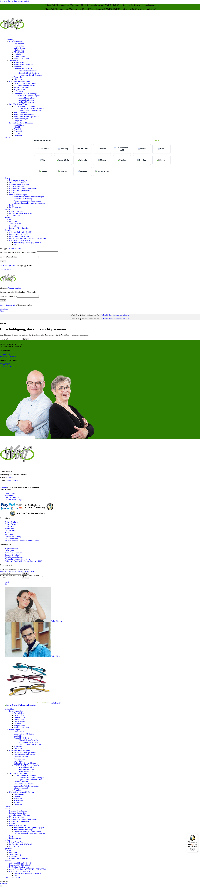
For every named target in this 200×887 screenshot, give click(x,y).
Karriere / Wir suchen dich (18, 228)
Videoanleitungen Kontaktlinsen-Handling (29, 203)
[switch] (192, 849)
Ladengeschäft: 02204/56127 (20, 234)
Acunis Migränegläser (27, 98)
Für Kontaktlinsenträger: (18, 195)
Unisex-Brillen (19, 48)
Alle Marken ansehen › (163, 141)
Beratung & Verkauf (12, 555)
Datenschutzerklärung (13, 537)
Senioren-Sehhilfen (21, 112)
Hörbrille (17, 127)
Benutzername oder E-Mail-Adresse (18, 253)
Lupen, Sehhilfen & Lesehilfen (25, 106)
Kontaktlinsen (19, 125)
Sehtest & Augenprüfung (18, 182)
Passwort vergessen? (7, 265)
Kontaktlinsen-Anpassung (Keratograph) (29, 197)
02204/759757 (5, 354)
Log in (3, 261)
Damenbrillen (19, 44)
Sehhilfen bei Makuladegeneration (26, 117)
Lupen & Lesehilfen (12, 498)
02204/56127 (5, 364)
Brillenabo (13, 193)
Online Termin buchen (27, 238)
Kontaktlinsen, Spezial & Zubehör (21, 123)
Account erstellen (14, 248)
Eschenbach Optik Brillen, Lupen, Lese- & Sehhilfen (24, 561)
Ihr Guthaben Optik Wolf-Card (20, 213)
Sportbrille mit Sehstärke (23, 69)
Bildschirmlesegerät (21, 119)
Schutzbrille (18, 131)
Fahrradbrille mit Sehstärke (28, 71)
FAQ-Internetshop (11, 539)
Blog (15, 245)
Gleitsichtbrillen (19, 52)
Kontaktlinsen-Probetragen (23, 199)
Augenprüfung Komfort (13, 553)
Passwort (8, 257)
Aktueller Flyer (14, 215)
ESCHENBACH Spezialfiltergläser (27, 96)
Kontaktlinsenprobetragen (14, 557)
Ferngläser (18, 121)
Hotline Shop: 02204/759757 (20, 240)
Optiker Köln (9, 526)
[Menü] (196, 835)
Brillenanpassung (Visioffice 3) (20, 190)
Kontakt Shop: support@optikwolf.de (27, 242)
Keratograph (9, 551)
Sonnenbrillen (19, 62)
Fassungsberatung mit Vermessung (17, 559)
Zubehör (17, 133)
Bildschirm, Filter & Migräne (19, 81)
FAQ (11, 205)
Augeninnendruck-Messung (19, 184)
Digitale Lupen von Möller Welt (30, 110)
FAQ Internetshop (15, 207)
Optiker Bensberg (11, 522)
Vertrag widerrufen (6, 565)
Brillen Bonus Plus (16, 211)
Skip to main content (21, 1)
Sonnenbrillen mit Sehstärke (24, 65)
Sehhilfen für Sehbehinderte (24, 114)
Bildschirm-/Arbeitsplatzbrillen (25, 83)
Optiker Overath (11, 524)
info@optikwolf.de (7, 366)
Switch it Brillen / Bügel (13, 500)
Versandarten (9, 528)
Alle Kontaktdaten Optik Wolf (20, 232)
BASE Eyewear (43, 149)
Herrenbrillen (19, 46)
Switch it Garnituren (21, 58)
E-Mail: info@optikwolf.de (19, 236)
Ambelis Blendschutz (26, 102)
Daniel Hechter (82, 149)
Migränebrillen (19, 90)
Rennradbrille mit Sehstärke (29, 73)
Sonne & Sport (14, 60)
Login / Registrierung (12, 877)
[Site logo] (12, 36)
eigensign (102, 149)
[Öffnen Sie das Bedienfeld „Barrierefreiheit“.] (1, 886)
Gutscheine (18, 135)
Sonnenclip (18, 77)
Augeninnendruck (11, 549)
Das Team (13, 222)
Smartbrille (18, 129)
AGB (7, 532)
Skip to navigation (7, 1)
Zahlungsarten (10, 530)
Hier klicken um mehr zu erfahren (115, 315)
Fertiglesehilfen (19, 56)
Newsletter (13, 226)
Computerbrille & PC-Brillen (24, 85)
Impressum (9, 535)
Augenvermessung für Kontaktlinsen (27, 201)
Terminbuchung (15, 224)
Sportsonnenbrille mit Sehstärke (30, 75)
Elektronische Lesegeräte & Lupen (31, 108)
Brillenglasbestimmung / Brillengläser (23, 188)
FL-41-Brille (18, 92)
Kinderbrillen (19, 50)
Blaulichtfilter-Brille (21, 87)
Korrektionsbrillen (16, 42)
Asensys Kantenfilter (26, 100)
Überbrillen (18, 79)
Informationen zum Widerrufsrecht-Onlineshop (22, 541)
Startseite (3, 487)
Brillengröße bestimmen (18, 180)
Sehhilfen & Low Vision (18, 104)
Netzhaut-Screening (16, 186)
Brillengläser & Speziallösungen (25, 94)
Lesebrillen (18, 54)
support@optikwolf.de (8, 356)
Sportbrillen (18, 67)
